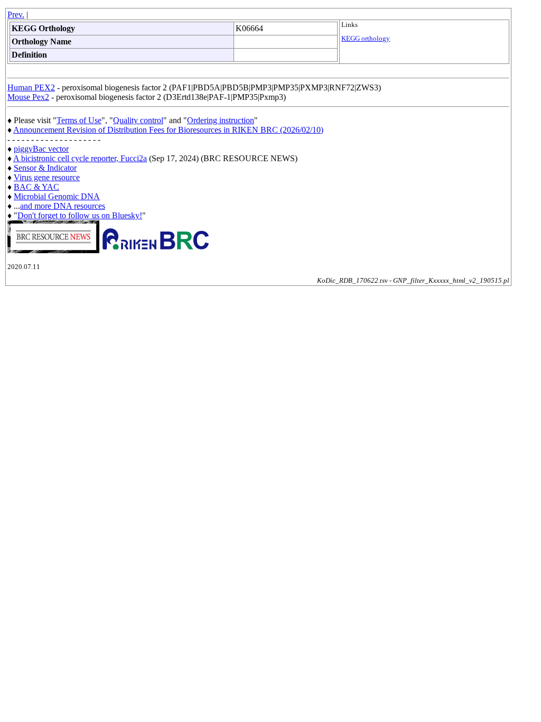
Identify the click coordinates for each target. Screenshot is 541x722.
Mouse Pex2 (28, 96)
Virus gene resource (47, 177)
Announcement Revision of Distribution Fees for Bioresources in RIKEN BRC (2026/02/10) (168, 129)
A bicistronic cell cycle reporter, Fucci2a (80, 158)
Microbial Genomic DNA (57, 196)
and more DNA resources (62, 205)
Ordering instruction (220, 120)
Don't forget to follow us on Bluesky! (79, 215)
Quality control (138, 120)
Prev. (15, 14)
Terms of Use (79, 120)
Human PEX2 (31, 87)
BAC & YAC (36, 186)
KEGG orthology (365, 38)
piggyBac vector (41, 148)
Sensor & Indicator (45, 167)
